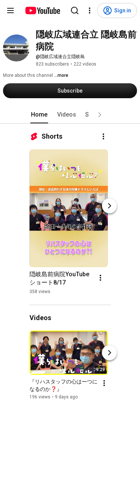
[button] (100, 115)
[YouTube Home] (42, 10)
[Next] (109, 205)
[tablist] (70, 115)
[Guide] (10, 10)
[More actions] (103, 136)
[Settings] (89, 10)
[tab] (39, 115)
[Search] (74, 10)
